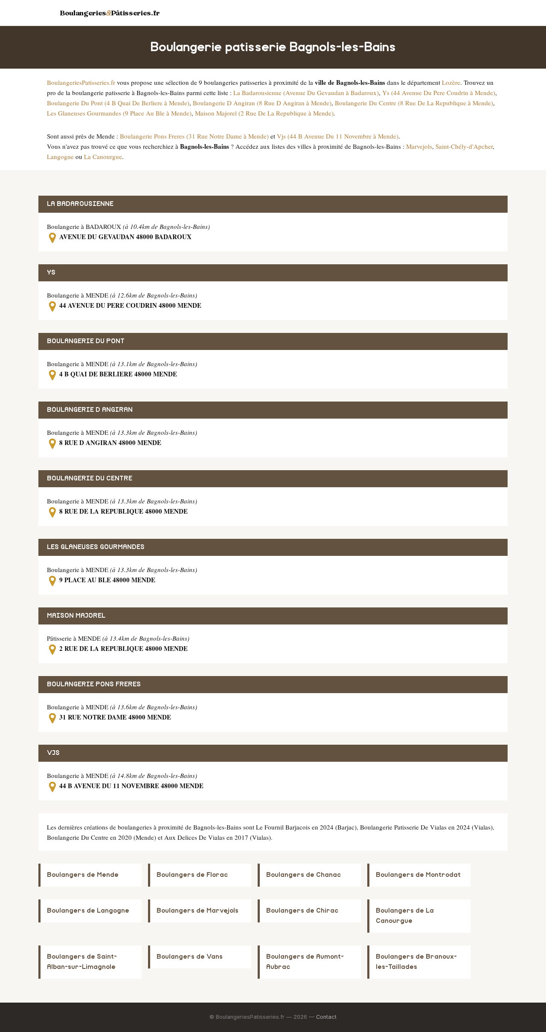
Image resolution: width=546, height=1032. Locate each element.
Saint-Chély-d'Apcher (464, 146)
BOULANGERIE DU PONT (86, 341)
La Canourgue (103, 156)
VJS (53, 753)
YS (51, 272)
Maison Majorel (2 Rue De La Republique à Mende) (264, 113)
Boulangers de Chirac (302, 911)
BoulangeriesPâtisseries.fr (110, 13)
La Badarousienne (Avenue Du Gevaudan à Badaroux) (306, 92)
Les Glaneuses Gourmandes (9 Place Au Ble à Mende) (119, 113)
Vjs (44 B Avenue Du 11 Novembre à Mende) (337, 136)
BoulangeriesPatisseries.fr (81, 82)
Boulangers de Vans (190, 957)
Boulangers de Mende (83, 875)
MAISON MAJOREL (76, 616)
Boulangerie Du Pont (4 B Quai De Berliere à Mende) (118, 102)
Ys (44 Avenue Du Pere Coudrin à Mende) (438, 92)
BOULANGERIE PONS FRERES (94, 684)
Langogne (60, 156)
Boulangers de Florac (192, 875)
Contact (326, 1017)
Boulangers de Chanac (303, 875)
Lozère (451, 82)
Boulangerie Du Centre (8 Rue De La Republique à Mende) (414, 102)
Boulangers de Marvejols (197, 911)
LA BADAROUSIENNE (80, 204)
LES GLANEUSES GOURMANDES (96, 547)
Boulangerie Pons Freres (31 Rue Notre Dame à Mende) (194, 136)
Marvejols (419, 146)
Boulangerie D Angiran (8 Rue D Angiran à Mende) (262, 102)
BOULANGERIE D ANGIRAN (90, 410)
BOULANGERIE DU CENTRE (89, 478)
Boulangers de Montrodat (418, 875)
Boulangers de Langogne (88, 911)
